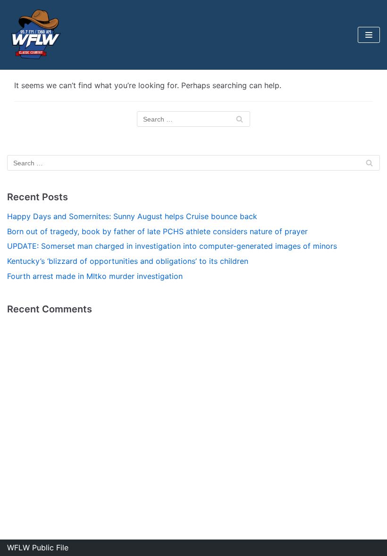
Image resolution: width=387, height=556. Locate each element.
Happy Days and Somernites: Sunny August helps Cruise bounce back (132, 216)
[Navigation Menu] (369, 35)
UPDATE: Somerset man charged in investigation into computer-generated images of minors (172, 246)
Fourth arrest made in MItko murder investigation (95, 276)
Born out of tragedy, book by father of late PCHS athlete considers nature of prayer (157, 231)
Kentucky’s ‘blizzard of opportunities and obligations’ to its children (127, 261)
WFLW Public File (37, 547)
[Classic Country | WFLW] (35, 35)
